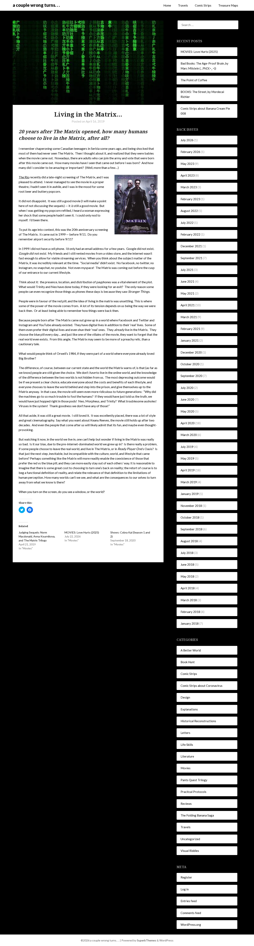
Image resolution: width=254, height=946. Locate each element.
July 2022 (187, 222)
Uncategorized (190, 839)
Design (185, 697)
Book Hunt (188, 662)
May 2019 (187, 458)
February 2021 (190, 328)
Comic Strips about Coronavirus (201, 685)
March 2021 (189, 317)
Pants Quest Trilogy (194, 780)
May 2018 (187, 576)
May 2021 (187, 293)
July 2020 (187, 387)
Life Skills (187, 744)
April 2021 (188, 305)
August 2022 (189, 211)
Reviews (186, 803)
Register (186, 877)
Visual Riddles (190, 850)
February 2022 (190, 234)
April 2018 (188, 588)
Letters (185, 732)
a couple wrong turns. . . (36, 5)
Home (167, 5)
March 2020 (189, 435)
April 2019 (188, 470)
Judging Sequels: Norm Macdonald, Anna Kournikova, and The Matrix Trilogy (37, 536)
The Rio (24, 177)
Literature (187, 756)
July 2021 (187, 270)
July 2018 (187, 553)
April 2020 (188, 423)
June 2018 (187, 564)
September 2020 (191, 376)
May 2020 (187, 411)
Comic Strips (203, 5)
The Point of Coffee (194, 80)
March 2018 (189, 600)
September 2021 (191, 258)
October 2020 (190, 364)
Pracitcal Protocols (193, 791)
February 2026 (190, 152)
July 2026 (187, 140)
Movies (185, 768)
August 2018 (189, 541)
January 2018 (190, 623)
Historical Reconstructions (198, 721)
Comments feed (191, 913)
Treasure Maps (228, 5)
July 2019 (187, 446)
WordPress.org (191, 924)
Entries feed (189, 901)
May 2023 (187, 163)
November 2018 (191, 505)
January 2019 (190, 494)
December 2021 (191, 246)
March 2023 (189, 187)
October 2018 (190, 517)
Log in (185, 889)
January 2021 (190, 340)
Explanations (189, 709)
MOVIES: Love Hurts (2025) (81, 532)
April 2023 (188, 175)
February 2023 (190, 199)
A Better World (191, 650)
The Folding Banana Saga (197, 815)
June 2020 (187, 399)
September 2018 (191, 529)
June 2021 (187, 281)
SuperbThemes (146, 940)
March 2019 (189, 482)
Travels (183, 5)
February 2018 (190, 612)
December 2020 (191, 352)
